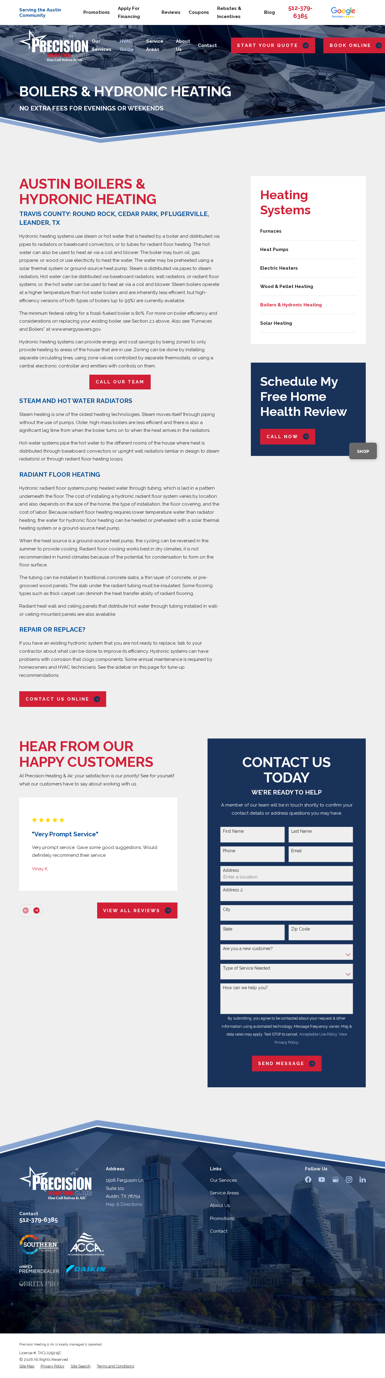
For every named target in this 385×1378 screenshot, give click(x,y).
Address (231, 870)
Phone (229, 850)
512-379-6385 (38, 1219)
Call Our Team (120, 382)
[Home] (53, 45)
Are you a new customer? (248, 948)
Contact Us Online (57, 699)
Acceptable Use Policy (318, 1034)
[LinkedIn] (362, 1179)
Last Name (301, 831)
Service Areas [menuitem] (154, 45)
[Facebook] (308, 1179)
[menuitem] (308, 231)
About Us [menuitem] (183, 45)
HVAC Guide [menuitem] (127, 45)
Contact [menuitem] (207, 45)
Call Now (282, 436)
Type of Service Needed (246, 968)
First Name (233, 831)
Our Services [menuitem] (101, 45)
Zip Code (300, 929)
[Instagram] (349, 1179)
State (227, 929)
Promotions (96, 12)
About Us (220, 1205)
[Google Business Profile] (335, 1179)
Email (296, 850)
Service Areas (224, 1193)
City (226, 909)
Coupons (199, 12)
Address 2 (233, 889)
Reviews (171, 12)
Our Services (223, 1180)
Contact (218, 1231)
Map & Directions (124, 1204)
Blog (269, 12)
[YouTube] (322, 1179)
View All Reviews (131, 910)
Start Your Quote (267, 45)
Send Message (281, 1063)
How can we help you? (245, 987)
